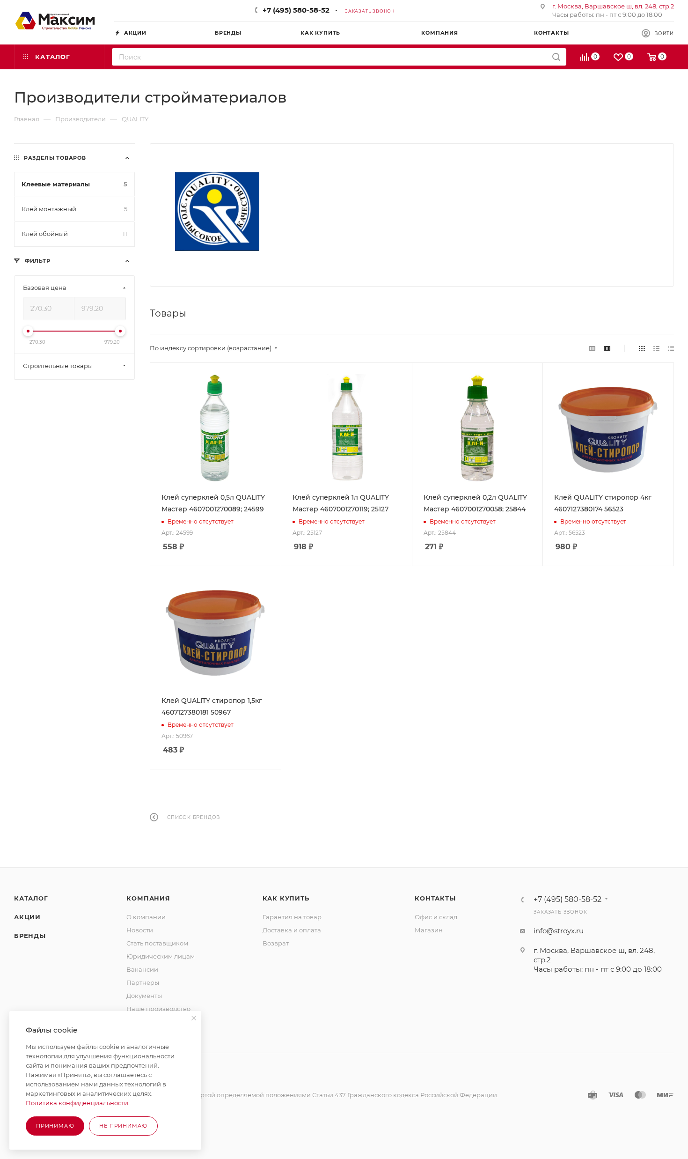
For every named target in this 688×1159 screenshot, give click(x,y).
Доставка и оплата (292, 930)
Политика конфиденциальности (77, 1103)
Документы (144, 995)
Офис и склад (436, 917)
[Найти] (556, 57)
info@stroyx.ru (559, 930)
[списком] (656, 348)
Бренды (30, 935)
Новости (139, 930)
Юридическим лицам (160, 956)
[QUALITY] (217, 211)
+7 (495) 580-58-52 (296, 10)
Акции (27, 917)
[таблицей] (671, 348)
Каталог (31, 898)
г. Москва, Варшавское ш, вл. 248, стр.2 (613, 6)
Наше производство (158, 1008)
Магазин (429, 930)
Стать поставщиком (157, 943)
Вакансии (142, 969)
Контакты (435, 898)
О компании (146, 917)
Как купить (286, 898)
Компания (148, 898)
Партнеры (142, 982)
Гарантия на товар (292, 917)
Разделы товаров (55, 158)
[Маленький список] (592, 348)
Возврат (276, 943)
